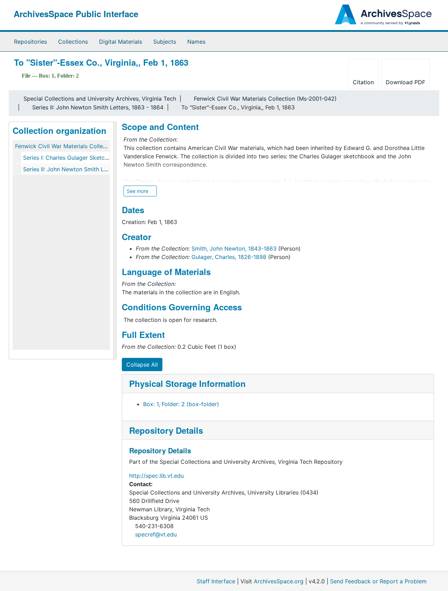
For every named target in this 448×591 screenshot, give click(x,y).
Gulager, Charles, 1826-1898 (228, 256)
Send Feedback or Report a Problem (378, 581)
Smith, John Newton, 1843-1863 (233, 248)
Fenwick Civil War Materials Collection (65, 146)
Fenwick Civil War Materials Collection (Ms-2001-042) (265, 98)
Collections (73, 41)
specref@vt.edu (156, 534)
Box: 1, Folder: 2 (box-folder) (181, 404)
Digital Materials (120, 41)
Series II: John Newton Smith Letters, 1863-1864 (87, 169)
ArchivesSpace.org (278, 581)
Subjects (164, 41)
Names (196, 41)
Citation (363, 82)
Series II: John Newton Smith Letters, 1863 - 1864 (97, 107)
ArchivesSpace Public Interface (76, 14)
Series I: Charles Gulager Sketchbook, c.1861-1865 (89, 157)
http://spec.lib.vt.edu (156, 475)
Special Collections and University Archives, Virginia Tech (99, 98)
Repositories (30, 41)
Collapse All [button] (142, 364)
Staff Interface (216, 581)
